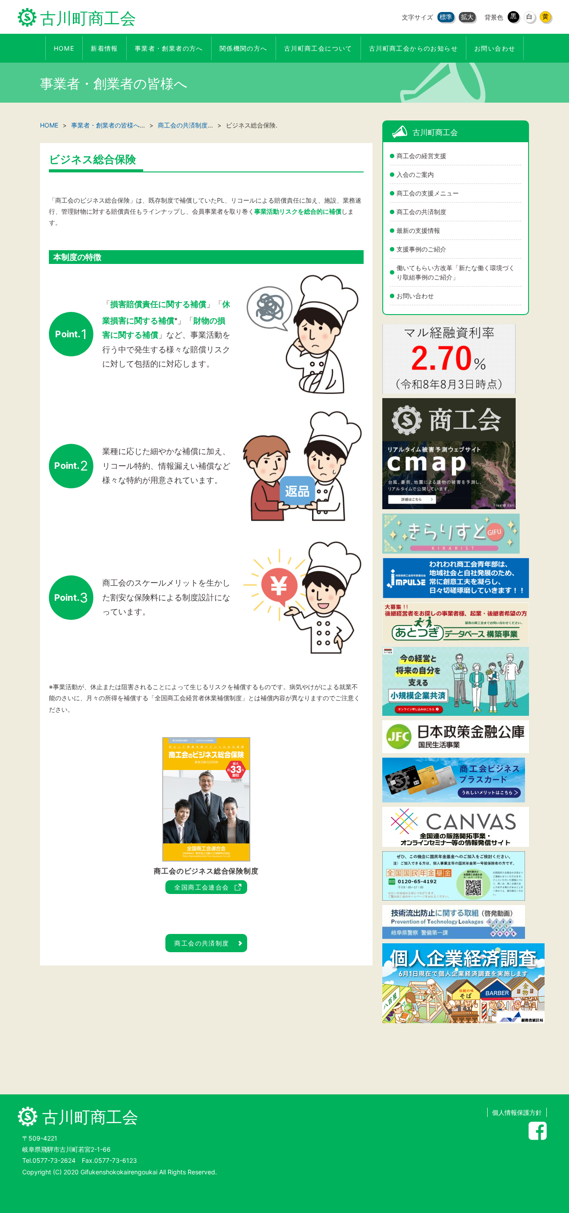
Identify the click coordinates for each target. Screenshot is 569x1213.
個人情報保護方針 (517, 1112)
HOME (49, 125)
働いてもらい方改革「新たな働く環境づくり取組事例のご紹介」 (456, 272)
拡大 (467, 16)
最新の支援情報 (418, 230)
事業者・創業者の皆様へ (105, 125)
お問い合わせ (415, 295)
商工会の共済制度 (421, 211)
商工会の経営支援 (421, 156)
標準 (446, 16)
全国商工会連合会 (201, 887)
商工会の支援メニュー (428, 193)
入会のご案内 (415, 174)
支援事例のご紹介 (421, 249)
